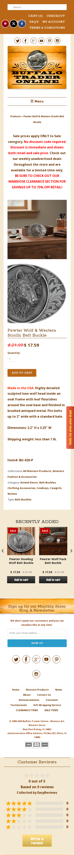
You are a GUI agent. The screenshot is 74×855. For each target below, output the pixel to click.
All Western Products (37, 471)
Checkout (56, 16)
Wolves (12, 493)
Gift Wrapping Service (47, 705)
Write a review (37, 840)
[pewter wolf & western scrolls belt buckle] (37, 230)
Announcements (29, 700)
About (27, 694)
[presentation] (3, 550)
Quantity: (14, 353)
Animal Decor (29, 482)
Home (15, 689)
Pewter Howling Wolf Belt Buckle (21, 561)
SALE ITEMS (51, 710)
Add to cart (21, 579)
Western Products (37, 689)
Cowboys (43, 488)
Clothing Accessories (21, 488)
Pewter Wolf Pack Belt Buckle (53, 561)
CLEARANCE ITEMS (27, 710)
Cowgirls (55, 488)
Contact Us (44, 694)
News (58, 689)
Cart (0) (35, 16)
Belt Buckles (47, 482)
